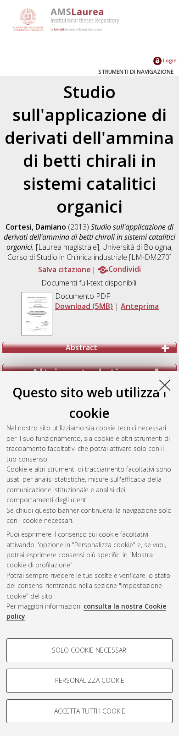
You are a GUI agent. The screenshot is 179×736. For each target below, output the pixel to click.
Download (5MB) (84, 306)
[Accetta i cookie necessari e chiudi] (164, 385)
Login (169, 60)
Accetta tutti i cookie (89, 711)
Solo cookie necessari (90, 650)
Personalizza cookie (89, 680)
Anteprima (140, 306)
